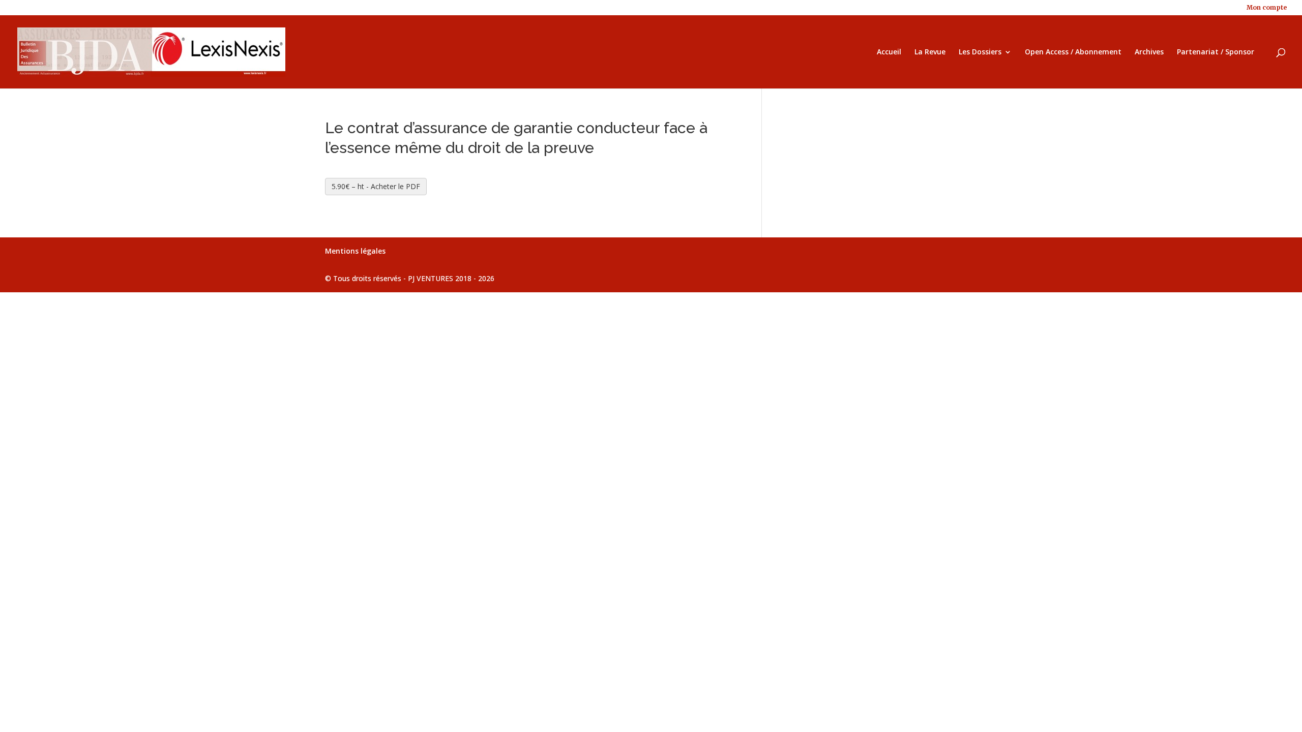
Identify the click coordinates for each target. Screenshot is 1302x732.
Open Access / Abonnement (1073, 52)
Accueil (889, 52)
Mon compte (1267, 8)
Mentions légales (355, 251)
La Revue (929, 52)
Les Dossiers (980, 52)
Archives (1149, 52)
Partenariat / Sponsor (1215, 52)
